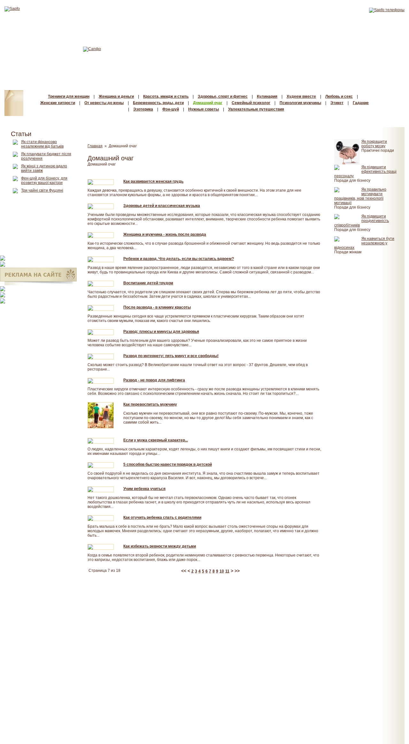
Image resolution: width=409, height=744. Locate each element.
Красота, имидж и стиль (166, 96)
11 (227, 571)
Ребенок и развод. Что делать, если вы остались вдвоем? (178, 259)
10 (222, 571)
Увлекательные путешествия (256, 109)
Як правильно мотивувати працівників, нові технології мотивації (360, 196)
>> (237, 570)
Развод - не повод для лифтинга (154, 380)
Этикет (336, 103)
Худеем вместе (301, 96)
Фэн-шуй (170, 109)
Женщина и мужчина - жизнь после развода (164, 234)
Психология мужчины (300, 103)
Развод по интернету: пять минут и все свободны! (171, 356)
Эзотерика (143, 109)
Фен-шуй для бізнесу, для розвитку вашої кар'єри (44, 180)
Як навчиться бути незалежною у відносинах (364, 243)
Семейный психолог (251, 103)
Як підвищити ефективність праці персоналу (365, 171)
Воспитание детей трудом (148, 283)
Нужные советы (203, 109)
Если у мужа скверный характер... (155, 440)
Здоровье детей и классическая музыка (161, 205)
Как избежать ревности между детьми (159, 546)
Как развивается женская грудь (153, 181)
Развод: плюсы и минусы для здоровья (161, 331)
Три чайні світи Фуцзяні (42, 190)
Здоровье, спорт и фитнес (223, 96)
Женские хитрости (57, 103)
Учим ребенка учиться (144, 489)
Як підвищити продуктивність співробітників (361, 220)
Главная (95, 146)
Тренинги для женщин (68, 96)
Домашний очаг (207, 103)
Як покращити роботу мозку (374, 143)
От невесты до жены (104, 103)
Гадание (361, 103)
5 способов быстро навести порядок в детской (167, 464)
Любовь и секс (339, 96)
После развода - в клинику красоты (157, 307)
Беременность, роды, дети (158, 103)
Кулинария (267, 96)
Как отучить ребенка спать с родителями (162, 517)
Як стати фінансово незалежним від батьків (42, 144)
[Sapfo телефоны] (387, 10)
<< (184, 570)
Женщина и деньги (116, 96)
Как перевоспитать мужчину (150, 404)
